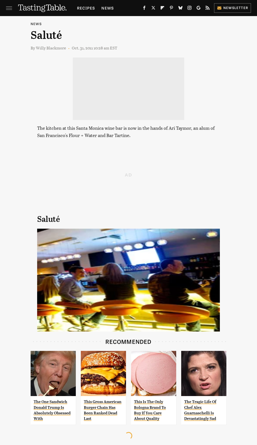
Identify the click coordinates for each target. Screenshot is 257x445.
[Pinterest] (171, 9)
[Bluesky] (180, 9)
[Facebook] (144, 9)
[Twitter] (153, 9)
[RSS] (207, 9)
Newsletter (235, 7)
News (107, 8)
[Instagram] (189, 9)
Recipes (86, 8)
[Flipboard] (162, 9)
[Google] (198, 9)
